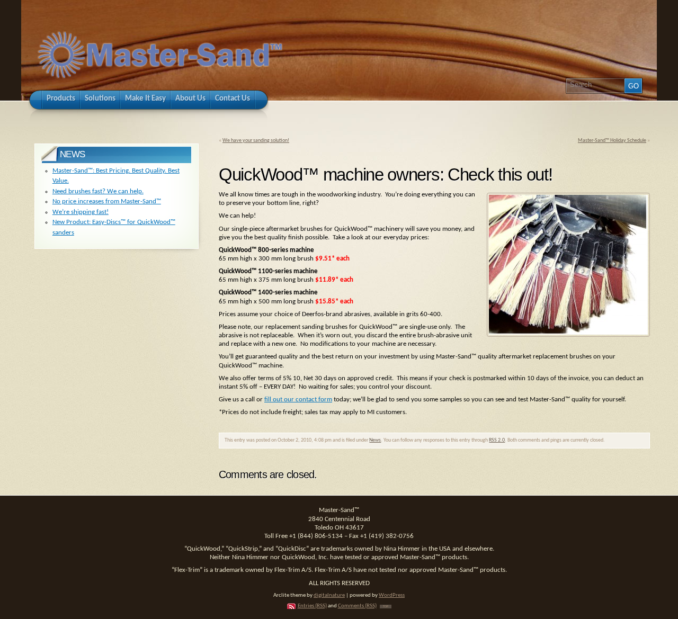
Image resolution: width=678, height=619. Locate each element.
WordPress (392, 595)
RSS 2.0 (497, 440)
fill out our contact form (298, 399)
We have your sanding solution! (255, 140)
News (375, 440)
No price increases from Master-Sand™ (106, 201)
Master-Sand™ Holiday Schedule (612, 140)
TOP (385, 606)
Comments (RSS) (357, 606)
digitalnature (329, 595)
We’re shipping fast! (80, 212)
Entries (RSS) (312, 606)
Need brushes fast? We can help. (98, 191)
